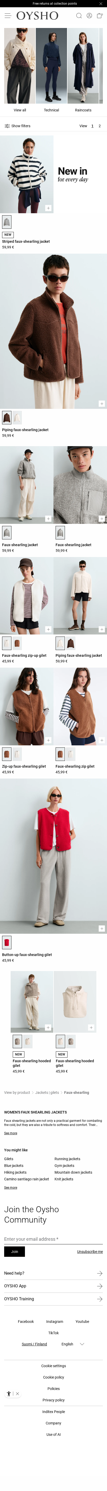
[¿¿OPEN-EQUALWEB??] (13, 1393)
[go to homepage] (37, 18)
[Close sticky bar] (101, 5)
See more (10, 1136)
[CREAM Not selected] (27, 1044)
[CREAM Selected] (60, 1044)
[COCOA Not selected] (70, 646)
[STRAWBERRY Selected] (6, 945)
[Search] (79, 19)
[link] (89, 19)
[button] (100, 19)
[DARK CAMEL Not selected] (17, 646)
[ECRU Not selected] (17, 420)
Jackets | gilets (47, 1096)
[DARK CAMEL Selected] (6, 757)
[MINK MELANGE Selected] (17, 1044)
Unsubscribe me (90, 1255)
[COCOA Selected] (6, 420)
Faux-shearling (76, 1096)
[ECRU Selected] (6, 646)
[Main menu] (8, 19)
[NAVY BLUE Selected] (6, 225)
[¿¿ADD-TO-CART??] (48, 211)
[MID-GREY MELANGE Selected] (6, 536)
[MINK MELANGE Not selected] (71, 1044)
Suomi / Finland (34, 1347)
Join (14, 1255)
